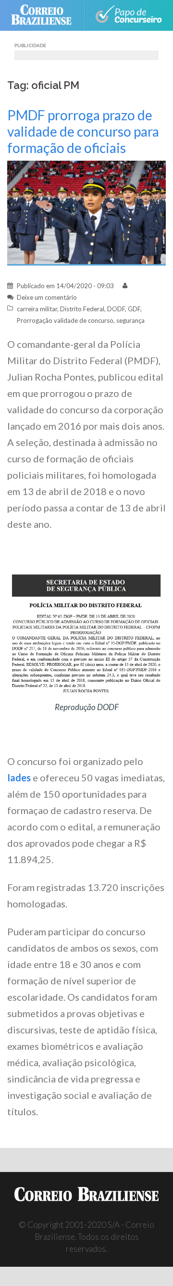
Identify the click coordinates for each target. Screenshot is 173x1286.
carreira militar (37, 309)
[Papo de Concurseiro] (128, 15)
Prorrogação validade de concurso (65, 320)
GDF (134, 309)
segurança (130, 320)
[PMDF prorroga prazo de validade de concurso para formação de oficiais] (86, 212)
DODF (116, 309)
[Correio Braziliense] (45, 15)
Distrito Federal (82, 309)
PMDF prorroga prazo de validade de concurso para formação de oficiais (83, 131)
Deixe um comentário (47, 297)
